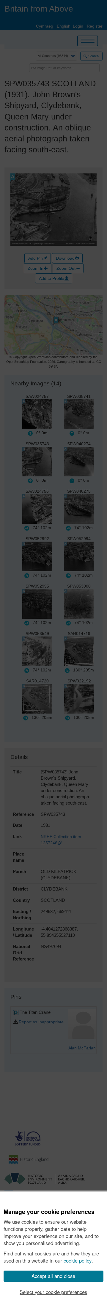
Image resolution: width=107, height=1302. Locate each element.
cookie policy (78, 1260)
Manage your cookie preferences (49, 1212)
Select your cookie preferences (53, 1291)
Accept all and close (53, 1275)
